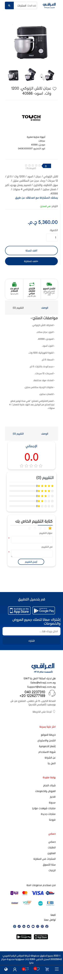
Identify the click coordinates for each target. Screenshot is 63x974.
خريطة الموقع (48, 734)
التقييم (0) (18, 307)
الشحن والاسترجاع (47, 740)
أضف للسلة (31, 250)
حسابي (52, 841)
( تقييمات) (31, 168)
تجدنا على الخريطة (42, 711)
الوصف (44, 307)
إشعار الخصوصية (47, 746)
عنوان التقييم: (48, 532)
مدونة (52, 802)
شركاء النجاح (49, 785)
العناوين (51, 853)
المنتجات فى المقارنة (44, 858)
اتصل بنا (52, 763)
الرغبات (52, 870)
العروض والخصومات (45, 791)
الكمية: (54, 230)
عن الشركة (50, 757)
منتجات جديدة (48, 813)
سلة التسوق (49, 864)
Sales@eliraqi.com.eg (43, 682)
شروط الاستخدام (47, 751)
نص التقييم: (48, 546)
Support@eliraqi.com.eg (41, 686)
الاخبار (53, 796)
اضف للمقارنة (30, 261)
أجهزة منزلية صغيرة (36, 136)
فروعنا (52, 819)
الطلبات (52, 847)
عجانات (41, 140)
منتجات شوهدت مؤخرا (44, 808)
